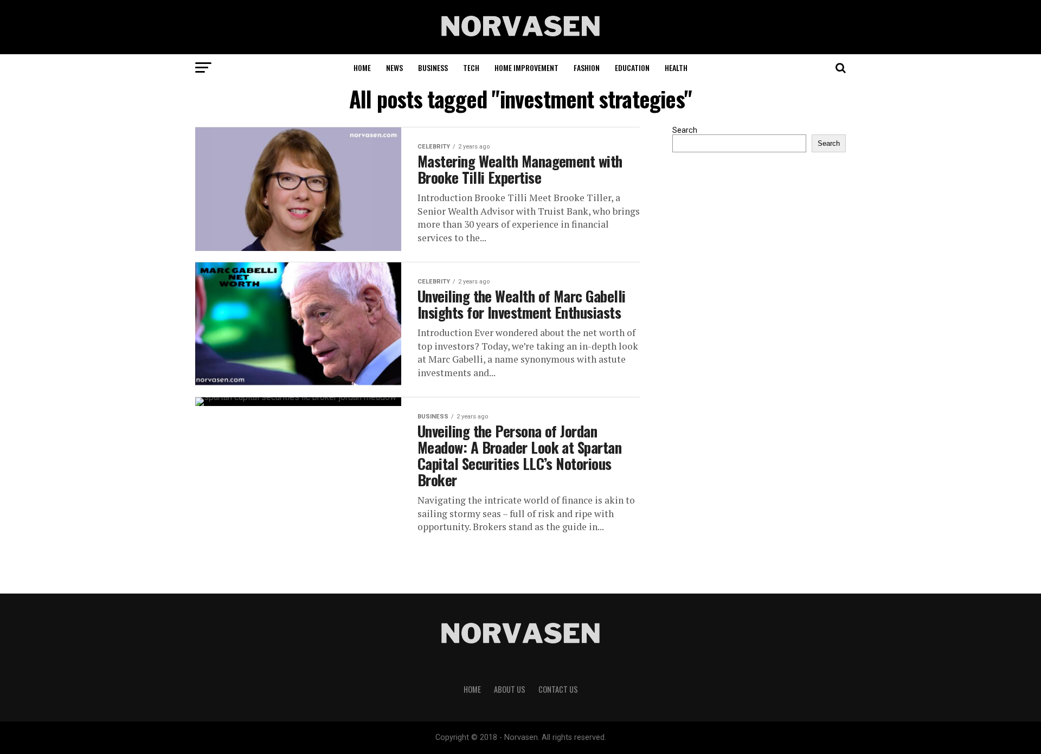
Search (684, 130)
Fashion (587, 67)
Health (676, 67)
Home (362, 67)
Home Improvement (526, 67)
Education (632, 67)
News (394, 67)
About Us (509, 689)
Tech (471, 67)
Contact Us (558, 689)
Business (433, 67)
